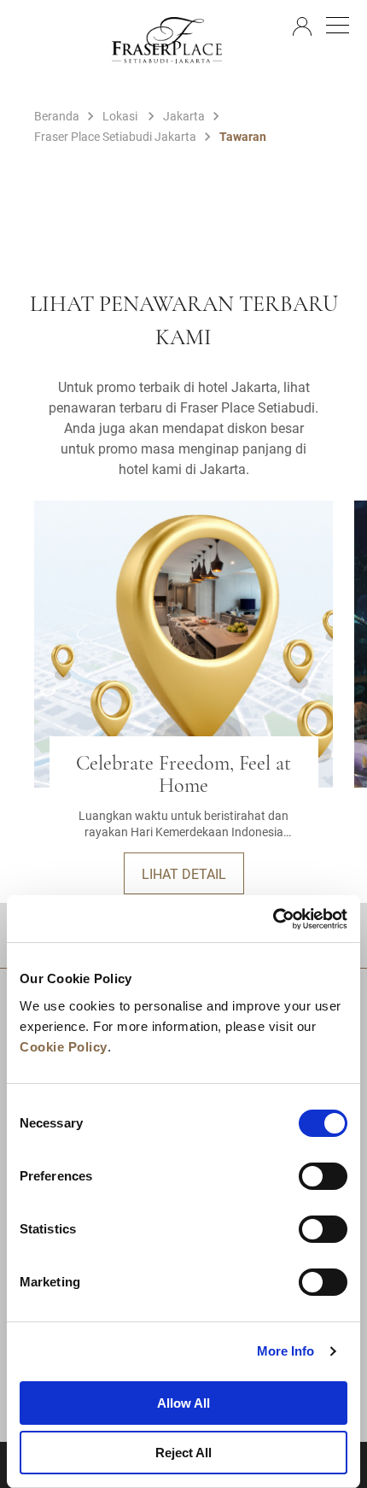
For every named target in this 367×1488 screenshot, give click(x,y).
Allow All (183, 1403)
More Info (286, 1351)
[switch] (323, 1176)
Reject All (183, 1452)
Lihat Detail (184, 873)
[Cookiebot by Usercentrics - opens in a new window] (272, 919)
